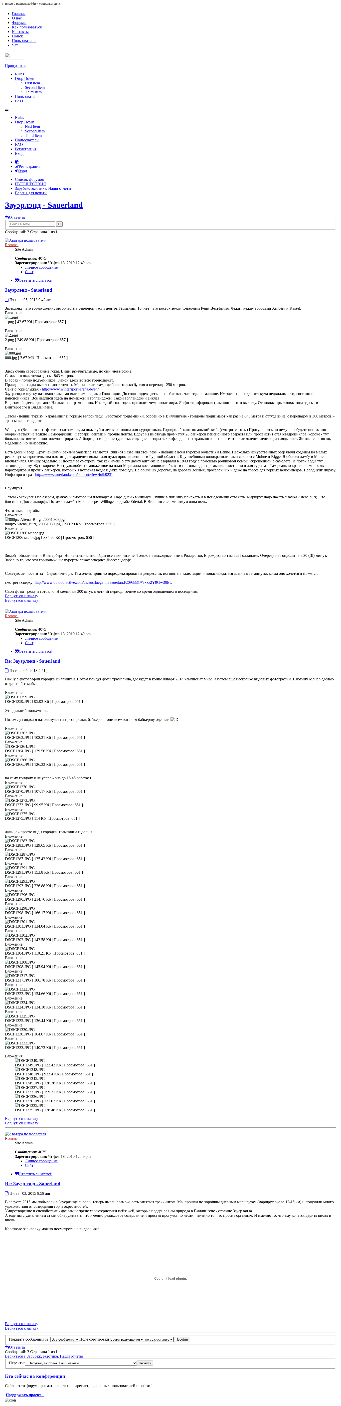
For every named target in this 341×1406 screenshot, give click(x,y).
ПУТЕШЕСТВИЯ (30, 184)
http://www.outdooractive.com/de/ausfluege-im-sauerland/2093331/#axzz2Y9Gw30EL (103, 582)
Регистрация (25, 149)
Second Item (35, 87)
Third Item (33, 92)
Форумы (19, 22)
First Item (32, 83)
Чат (15, 45)
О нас (17, 18)
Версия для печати (31, 193)
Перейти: (17, 1363)
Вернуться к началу (21, 596)
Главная (18, 13)
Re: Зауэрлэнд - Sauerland (32, 661)
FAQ (19, 101)
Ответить (17, 217)
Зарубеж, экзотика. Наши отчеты (43, 188)
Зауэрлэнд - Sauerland (44, 205)
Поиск (17, 36)
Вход (19, 153)
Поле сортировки (94, 1339)
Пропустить (15, 65)
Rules (19, 74)
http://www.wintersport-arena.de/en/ (70, 389)
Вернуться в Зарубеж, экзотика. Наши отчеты (44, 1356)
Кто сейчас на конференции (35, 1376)
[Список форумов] (14, 58)
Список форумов (29, 179)
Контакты (20, 31)
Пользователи (24, 40)
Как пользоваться (27, 27)
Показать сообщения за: (29, 1339)
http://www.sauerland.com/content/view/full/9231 (74, 474)
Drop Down (24, 78)
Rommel (11, 245)
